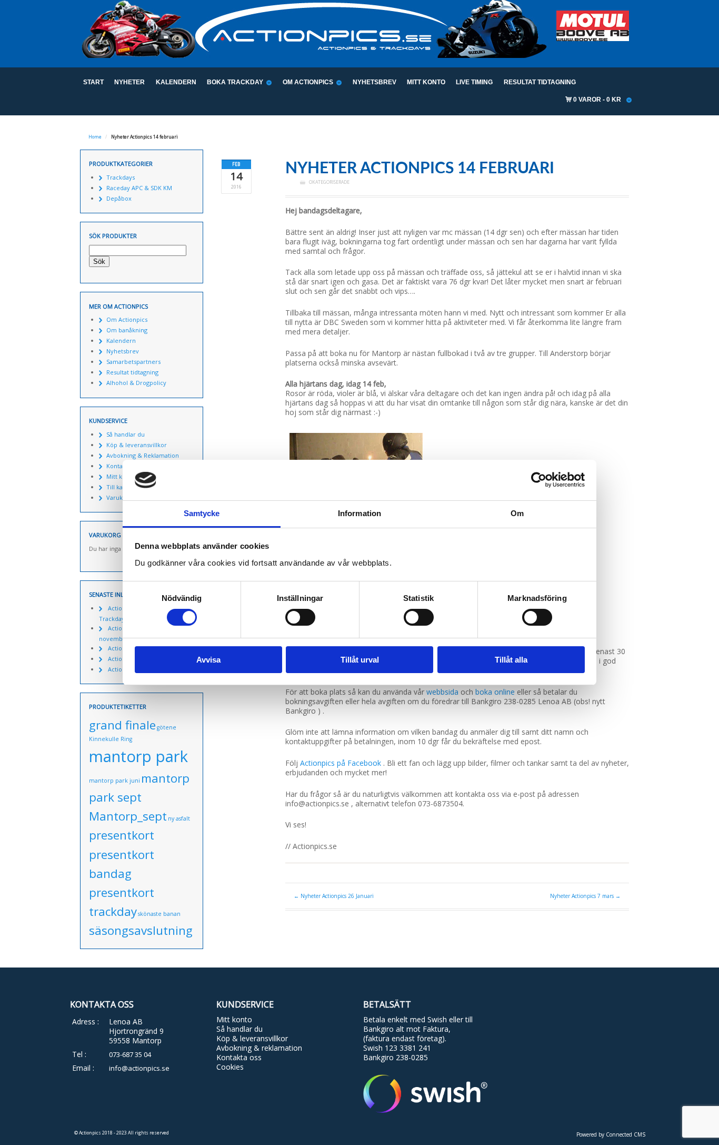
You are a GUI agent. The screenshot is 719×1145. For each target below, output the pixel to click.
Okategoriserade (329, 182)
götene (166, 727)
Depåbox (119, 198)
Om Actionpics (308, 82)
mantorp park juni (114, 780)
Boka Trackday (235, 82)
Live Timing (474, 82)
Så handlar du (125, 434)
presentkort (121, 835)
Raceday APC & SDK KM (139, 188)
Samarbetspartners (133, 362)
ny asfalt (179, 818)
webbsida (442, 692)
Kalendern (176, 82)
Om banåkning (126, 330)
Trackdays (120, 177)
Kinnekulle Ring (110, 739)
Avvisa (208, 659)
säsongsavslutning (141, 930)
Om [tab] (517, 513)
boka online (495, 692)
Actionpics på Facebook (341, 763)
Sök (99, 261)
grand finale (122, 725)
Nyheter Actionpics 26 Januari (334, 896)
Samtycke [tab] (202, 513)
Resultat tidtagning (540, 82)
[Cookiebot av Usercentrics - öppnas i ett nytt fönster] (539, 480)
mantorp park (138, 756)
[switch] (300, 617)
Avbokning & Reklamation (142, 455)
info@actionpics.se (139, 1068)
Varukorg (119, 497)
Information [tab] (359, 513)
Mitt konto (426, 82)
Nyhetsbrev (374, 82)
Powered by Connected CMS (610, 1134)
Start (93, 82)
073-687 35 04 (130, 1054)
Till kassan (120, 487)
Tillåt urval (360, 659)
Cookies (230, 1067)
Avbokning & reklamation (259, 1048)
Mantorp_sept (128, 816)
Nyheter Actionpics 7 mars (585, 896)
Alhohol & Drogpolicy (136, 383)
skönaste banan (159, 913)
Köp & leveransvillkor (136, 445)
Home (95, 137)
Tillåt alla (511, 659)
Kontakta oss (239, 1057)
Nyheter (129, 82)
